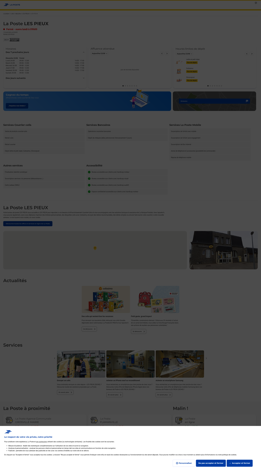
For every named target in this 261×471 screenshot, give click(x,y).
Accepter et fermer (241, 463)
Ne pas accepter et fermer (210, 463)
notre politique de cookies (227, 455)
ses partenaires (41, 442)
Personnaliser (185, 463)
